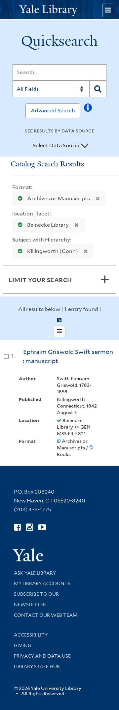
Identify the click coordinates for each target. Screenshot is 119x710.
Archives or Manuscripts (58, 198)
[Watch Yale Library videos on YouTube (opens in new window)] (42, 527)
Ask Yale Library (35, 573)
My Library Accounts (42, 583)
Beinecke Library (48, 225)
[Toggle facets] (105, 279)
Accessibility (31, 635)
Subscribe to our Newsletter (36, 599)
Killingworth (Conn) (52, 251)
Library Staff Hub (37, 666)
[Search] (97, 89)
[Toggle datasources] (85, 146)
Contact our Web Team (45, 615)
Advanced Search (53, 110)
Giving (22, 645)
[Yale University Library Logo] (59, 9)
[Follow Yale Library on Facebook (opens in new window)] (17, 527)
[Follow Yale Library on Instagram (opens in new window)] (29, 527)
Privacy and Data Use (42, 656)
